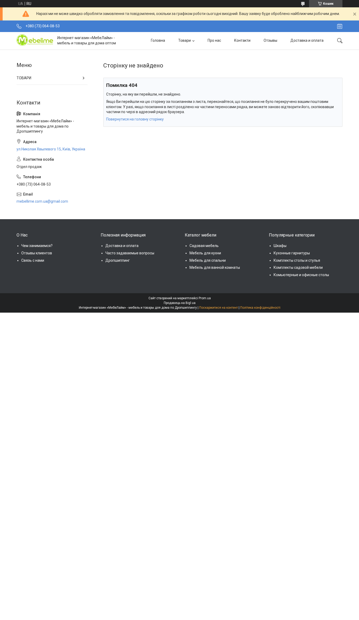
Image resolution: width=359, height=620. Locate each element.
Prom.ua (205, 298)
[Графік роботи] (339, 26)
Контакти (242, 40)
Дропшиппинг (117, 260)
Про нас (214, 40)
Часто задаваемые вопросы (129, 253)
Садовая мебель (204, 246)
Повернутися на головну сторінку (135, 119)
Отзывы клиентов (36, 253)
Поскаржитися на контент (218, 307)
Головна (158, 40)
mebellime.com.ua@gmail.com (42, 201)
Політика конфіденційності (260, 307)
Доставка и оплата (307, 40)
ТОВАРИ (24, 78)
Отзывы (270, 40)
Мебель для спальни (207, 260)
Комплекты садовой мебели (298, 267)
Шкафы (280, 246)
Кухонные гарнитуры (292, 253)
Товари (184, 40)
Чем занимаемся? (37, 246)
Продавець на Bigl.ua (180, 303)
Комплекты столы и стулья (297, 260)
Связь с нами (32, 260)
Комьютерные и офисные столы (301, 275)
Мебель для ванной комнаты (214, 267)
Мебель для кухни (205, 253)
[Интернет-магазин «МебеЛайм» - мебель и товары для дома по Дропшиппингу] (35, 40)
